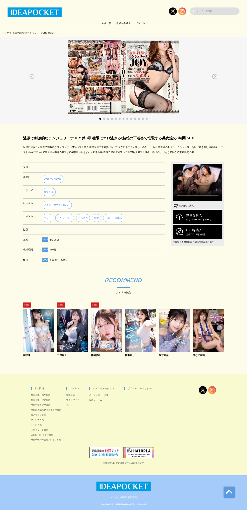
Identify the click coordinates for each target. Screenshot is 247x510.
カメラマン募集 (38, 415)
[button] (32, 76)
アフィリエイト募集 (99, 395)
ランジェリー (64, 218)
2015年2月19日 (52, 178)
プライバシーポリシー (140, 388)
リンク (69, 404)
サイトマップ (72, 400)
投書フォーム (95, 400)
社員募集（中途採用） (42, 400)
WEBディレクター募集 (42, 435)
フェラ (47, 218)
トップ (5, 33)
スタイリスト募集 (39, 430)
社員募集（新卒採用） (42, 395)
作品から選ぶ (123, 23)
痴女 (96, 218)
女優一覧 (106, 23)
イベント (140, 23)
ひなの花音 (199, 355)
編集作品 (49, 191)
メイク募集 (36, 424)
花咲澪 (26, 355)
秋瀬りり (130, 355)
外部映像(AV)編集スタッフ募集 (46, 439)
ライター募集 (37, 419)
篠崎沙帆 (96, 355)
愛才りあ (164, 355)
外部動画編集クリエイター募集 (46, 410)
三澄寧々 (62, 355)
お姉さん (83, 218)
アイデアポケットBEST (57, 204)
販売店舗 (70, 395)
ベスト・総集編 (113, 218)
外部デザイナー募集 (40, 404)
